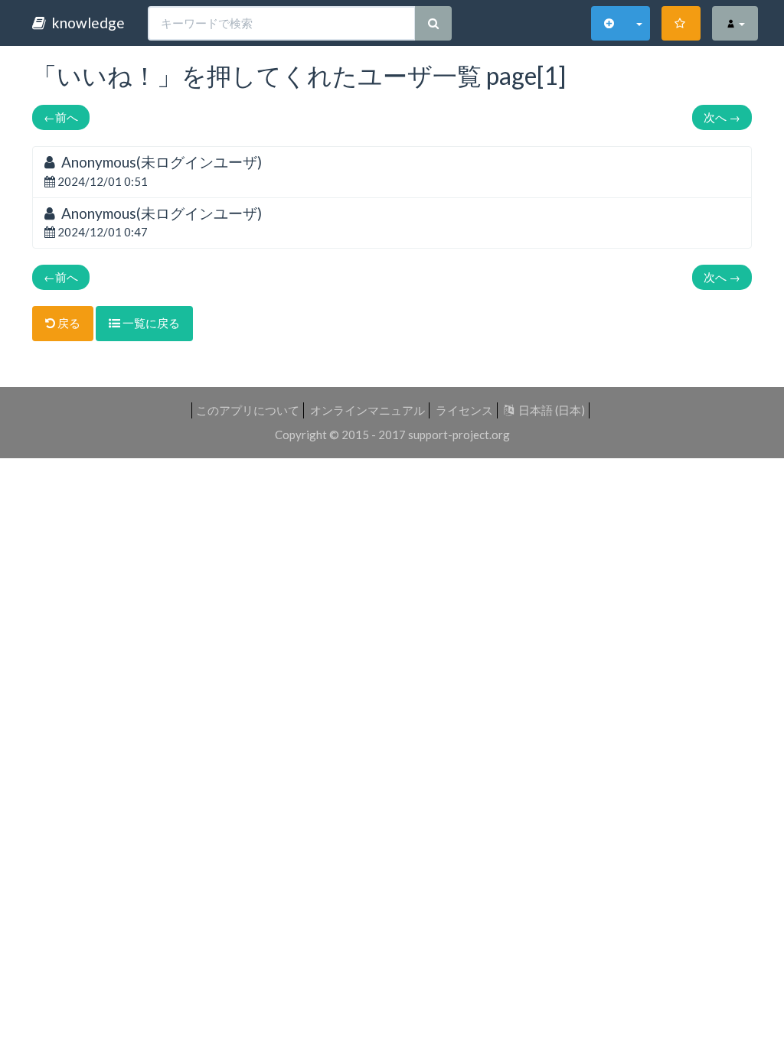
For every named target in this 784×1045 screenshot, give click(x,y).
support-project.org (459, 434)
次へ (722, 117)
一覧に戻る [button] (150, 323)
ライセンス (464, 410)
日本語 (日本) (549, 410)
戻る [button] (67, 323)
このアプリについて (247, 410)
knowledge (85, 22)
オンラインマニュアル (367, 410)
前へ (61, 117)
